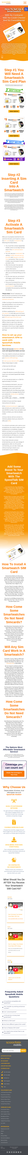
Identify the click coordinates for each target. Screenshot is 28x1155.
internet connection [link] (8, 299)
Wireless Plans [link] (6, 1107)
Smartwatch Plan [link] (10, 663)
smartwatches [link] (10, 286)
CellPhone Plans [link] (6, 1090)
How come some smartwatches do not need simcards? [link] (14, 614)
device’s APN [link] (18, 349)
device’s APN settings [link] (11, 358)
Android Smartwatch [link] (12, 406)
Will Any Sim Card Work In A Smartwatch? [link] (14, 650)
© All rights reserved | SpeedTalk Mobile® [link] (8, 1150)
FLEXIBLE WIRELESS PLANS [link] (14, 827)
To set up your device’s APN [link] (11, 361)
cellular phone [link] (14, 394)
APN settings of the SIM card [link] (13, 317)
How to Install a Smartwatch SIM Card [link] (14, 568)
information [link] (5, 1126)
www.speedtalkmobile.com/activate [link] (15, 918)
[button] (25, 2)
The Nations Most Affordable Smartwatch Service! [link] (14, 749)
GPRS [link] (9, 421)
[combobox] (11, 1050)
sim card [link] (6, 240)
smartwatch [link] (19, 253)
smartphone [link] (17, 240)
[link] (26, 9)
